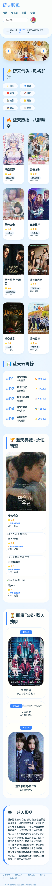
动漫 (32, 12)
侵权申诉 (13, 878)
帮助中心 (19, 875)
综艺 (24, 12)
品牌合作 (31, 875)
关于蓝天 (6, 875)
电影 (5, 12)
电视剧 (14, 12)
